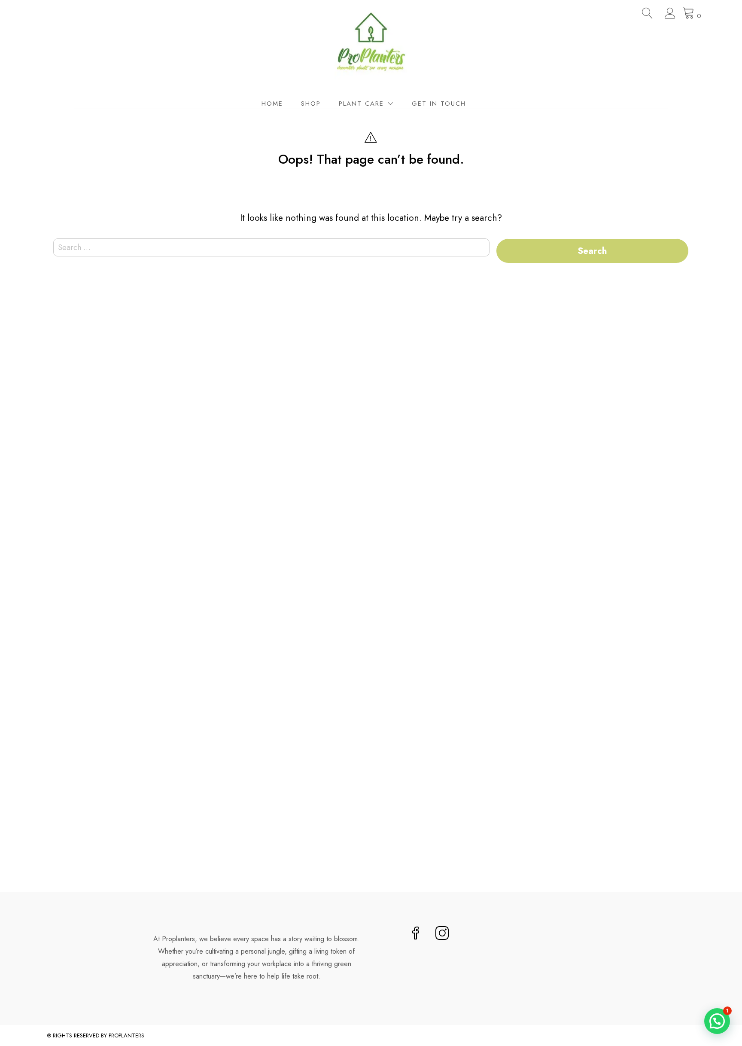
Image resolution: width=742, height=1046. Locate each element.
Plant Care (361, 103)
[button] (717, 1021)
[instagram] (442, 934)
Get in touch (439, 103)
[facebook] (416, 934)
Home (272, 103)
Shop (311, 103)
